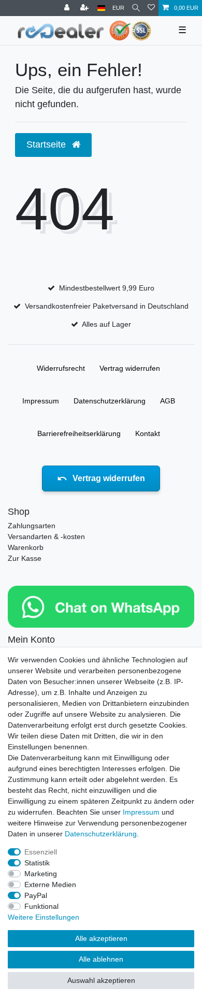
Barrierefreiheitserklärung (79, 433)
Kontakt (147, 433)
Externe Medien (50, 884)
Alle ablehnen (101, 959)
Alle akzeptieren (101, 938)
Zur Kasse (24, 558)
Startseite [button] (47, 144)
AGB (167, 401)
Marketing (40, 873)
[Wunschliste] (151, 8)
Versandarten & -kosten (46, 536)
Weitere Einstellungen (43, 917)
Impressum (40, 401)
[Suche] (136, 8)
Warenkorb (26, 547)
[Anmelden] (68, 8)
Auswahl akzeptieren (101, 980)
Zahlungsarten (31, 525)
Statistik (37, 863)
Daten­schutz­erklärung (110, 401)
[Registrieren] (85, 8)
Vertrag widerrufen (129, 368)
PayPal (35, 895)
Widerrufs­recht (61, 368)
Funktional (41, 906)
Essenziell (40, 852)
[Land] (101, 8)
